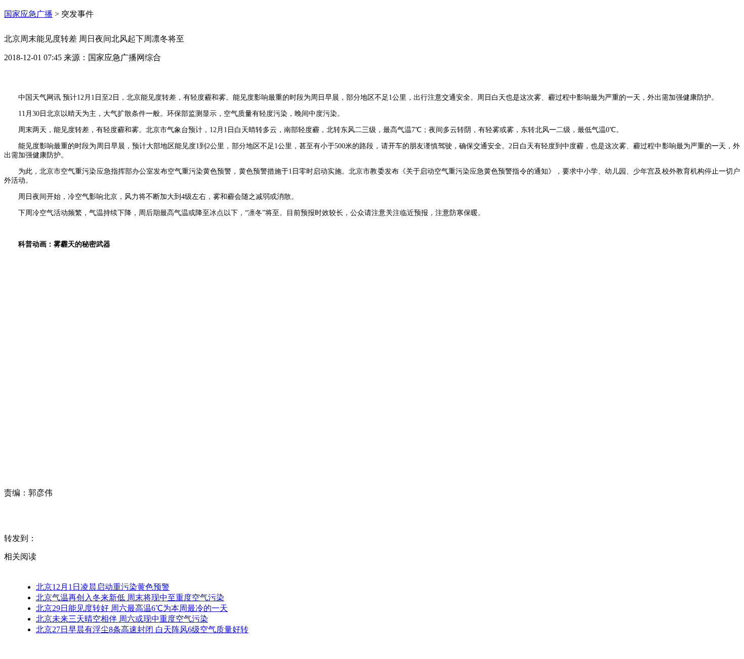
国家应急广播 (28, 14)
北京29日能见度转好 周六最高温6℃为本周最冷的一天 (132, 608)
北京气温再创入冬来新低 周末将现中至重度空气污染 (130, 597)
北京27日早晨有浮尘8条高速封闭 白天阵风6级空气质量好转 (142, 629)
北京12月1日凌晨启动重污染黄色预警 (103, 587)
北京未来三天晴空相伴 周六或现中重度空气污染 (122, 618)
